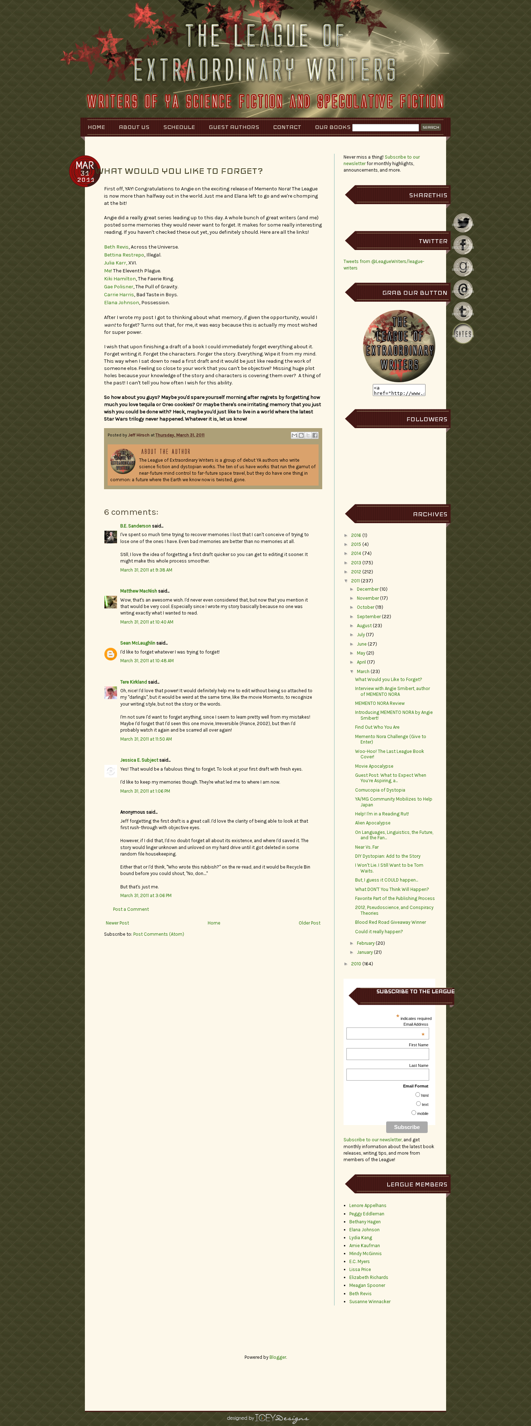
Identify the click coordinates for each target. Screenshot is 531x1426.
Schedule (179, 127)
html (424, 1095)
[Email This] (294, 435)
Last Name (418, 1065)
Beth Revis (116, 247)
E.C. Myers (359, 1261)
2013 (356, 562)
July (361, 634)
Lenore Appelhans (368, 1205)
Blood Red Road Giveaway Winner (390, 922)
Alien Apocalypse (372, 823)
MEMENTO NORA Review (380, 703)
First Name (418, 1045)
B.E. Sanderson (135, 526)
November (368, 598)
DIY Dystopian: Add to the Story (387, 856)
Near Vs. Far (367, 847)
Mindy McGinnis (365, 1253)
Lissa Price (360, 1269)
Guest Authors (234, 127)
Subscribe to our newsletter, (373, 1139)
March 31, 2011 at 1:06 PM (145, 791)
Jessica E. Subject (139, 760)
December (368, 589)
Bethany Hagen (365, 1221)
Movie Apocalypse (374, 766)
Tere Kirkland (133, 682)
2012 (356, 571)
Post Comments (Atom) (158, 934)
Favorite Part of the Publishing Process (395, 898)
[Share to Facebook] (315, 435)
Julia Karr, (115, 263)
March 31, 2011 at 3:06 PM (146, 895)
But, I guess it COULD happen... (386, 880)
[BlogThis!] (301, 435)
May (361, 653)
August (364, 625)
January (365, 952)
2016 (356, 535)
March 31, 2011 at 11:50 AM (146, 739)
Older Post (309, 923)
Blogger (277, 1357)
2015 (356, 544)
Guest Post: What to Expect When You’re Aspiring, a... (390, 778)
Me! (108, 271)
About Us (134, 127)
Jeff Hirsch (139, 435)
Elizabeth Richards (368, 1277)
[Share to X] (308, 435)
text (425, 1104)
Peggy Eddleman (366, 1213)
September (369, 616)
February (366, 943)
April (361, 662)
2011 (355, 580)
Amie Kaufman (364, 1245)
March (363, 671)
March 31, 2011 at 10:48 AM (147, 660)
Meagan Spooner (367, 1285)
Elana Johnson (121, 303)
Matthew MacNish (138, 591)
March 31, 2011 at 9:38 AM (146, 570)
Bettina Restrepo (124, 255)
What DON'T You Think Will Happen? (392, 889)
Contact (287, 127)
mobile (422, 1113)
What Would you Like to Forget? (388, 679)
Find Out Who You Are (377, 727)
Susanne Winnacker (369, 1301)
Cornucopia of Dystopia (380, 790)
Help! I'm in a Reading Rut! (382, 814)
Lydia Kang (360, 1237)
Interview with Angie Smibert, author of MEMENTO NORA (392, 691)
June (362, 644)
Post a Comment (131, 909)
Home (96, 127)
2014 (356, 553)
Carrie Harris (119, 295)
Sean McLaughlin (137, 643)
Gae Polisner (118, 287)
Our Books (333, 127)
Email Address (415, 1024)
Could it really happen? (379, 931)
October (365, 607)
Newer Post (117, 923)
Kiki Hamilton (120, 279)
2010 (356, 963)
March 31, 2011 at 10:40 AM (146, 622)
